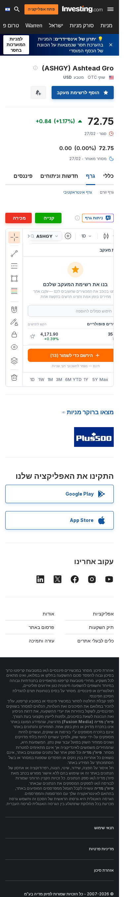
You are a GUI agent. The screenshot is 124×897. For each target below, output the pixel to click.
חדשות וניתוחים (59, 176)
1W (41, 379)
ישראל (56, 25)
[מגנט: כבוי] (14, 309)
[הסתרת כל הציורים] (14, 347)
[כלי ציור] (12, 307)
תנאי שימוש (104, 827)
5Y (95, 379)
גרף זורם (107, 192)
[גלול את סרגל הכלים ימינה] (27, 236)
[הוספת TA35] (32, 336)
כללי (108, 176)
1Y (86, 379)
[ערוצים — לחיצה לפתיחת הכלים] (14, 266)
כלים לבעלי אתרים (95, 640)
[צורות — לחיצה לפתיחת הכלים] (14, 279)
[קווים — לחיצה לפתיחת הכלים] (14, 253)
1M (50, 379)
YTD (77, 379)
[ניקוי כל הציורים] (14, 378)
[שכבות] (14, 360)
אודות (48, 613)
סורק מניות (82, 25)
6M (68, 379)
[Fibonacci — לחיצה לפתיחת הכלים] (14, 291)
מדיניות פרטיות (101, 848)
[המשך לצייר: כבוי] (14, 322)
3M (59, 379)
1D (32, 379)
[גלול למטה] (14, 296)
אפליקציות (103, 613)
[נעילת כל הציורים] (14, 334)
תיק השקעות (101, 627)
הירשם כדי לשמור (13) (71, 355)
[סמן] (14, 237)
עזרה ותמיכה (41, 640)
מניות (106, 25)
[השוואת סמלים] (68, 236)
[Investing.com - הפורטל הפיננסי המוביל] (82, 9)
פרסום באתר (41, 627)
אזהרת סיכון (104, 870)
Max (104, 379)
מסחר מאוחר (95, 158)
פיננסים (23, 176)
